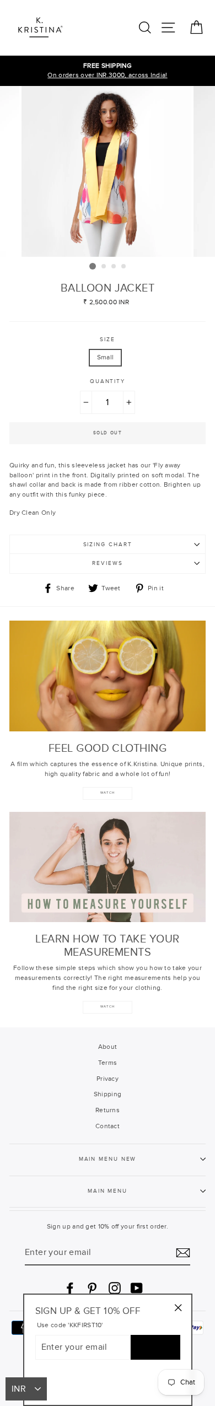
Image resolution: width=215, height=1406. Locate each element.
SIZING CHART (107, 544)
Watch (107, 1007)
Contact (107, 1126)
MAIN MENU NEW (108, 1159)
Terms (107, 1062)
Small (105, 357)
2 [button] (104, 267)
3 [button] (114, 267)
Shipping (107, 1094)
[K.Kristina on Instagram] (115, 1288)
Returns (107, 1110)
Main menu (107, 1191)
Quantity (107, 381)
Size (107, 339)
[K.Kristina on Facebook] (70, 1288)
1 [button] (92, 266)
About (107, 1047)
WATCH (107, 793)
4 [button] (124, 267)
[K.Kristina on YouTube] (137, 1288)
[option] (107, 71)
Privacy (107, 1078)
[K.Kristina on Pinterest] (92, 1288)
